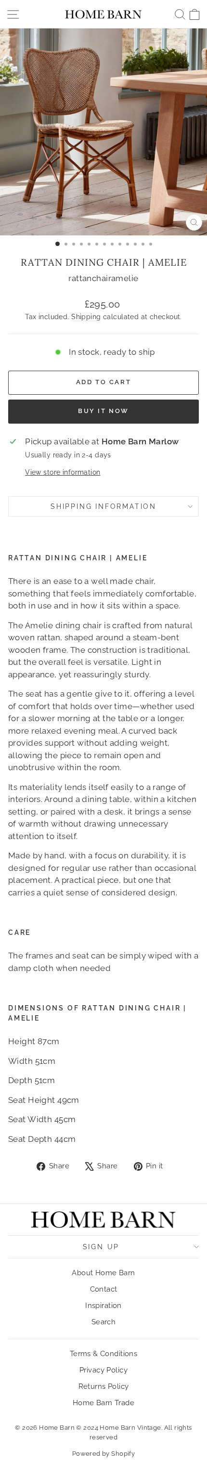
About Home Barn (103, 1272)
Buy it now (103, 410)
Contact (103, 1289)
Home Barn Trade (103, 1402)
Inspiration (103, 1305)
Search (103, 1322)
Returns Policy (103, 1386)
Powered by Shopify (103, 1453)
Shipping (86, 316)
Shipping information (103, 506)
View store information (62, 472)
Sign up (101, 1247)
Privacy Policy (103, 1370)
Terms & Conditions (104, 1353)
